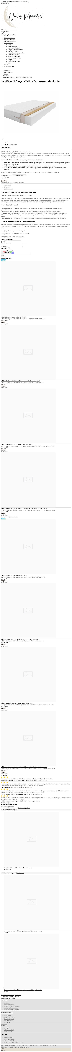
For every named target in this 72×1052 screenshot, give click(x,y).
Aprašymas (7, 185)
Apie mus (6, 1003)
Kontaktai (25, 1)
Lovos (9, 44)
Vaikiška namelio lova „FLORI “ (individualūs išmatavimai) (17, 444)
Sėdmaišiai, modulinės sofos (16, 53)
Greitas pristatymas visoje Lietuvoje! (11, 995)
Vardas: (3, 241)
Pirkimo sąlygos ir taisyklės (11, 1006)
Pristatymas (7, 187)
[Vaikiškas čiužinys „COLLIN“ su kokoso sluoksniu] (31, 866)
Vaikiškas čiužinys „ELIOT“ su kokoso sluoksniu (14, 317)
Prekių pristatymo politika (11, 1009)
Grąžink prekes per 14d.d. (8, 998)
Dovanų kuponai (9, 66)
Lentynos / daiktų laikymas (15, 49)
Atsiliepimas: (4, 246)
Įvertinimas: (4, 248)
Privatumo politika (9, 1004)
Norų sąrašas (8, 1031)
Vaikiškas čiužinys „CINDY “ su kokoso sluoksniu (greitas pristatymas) (20, 381)
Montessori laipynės (13, 54)
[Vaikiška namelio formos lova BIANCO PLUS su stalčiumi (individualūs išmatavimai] (28, 506)
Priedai (6, 65)
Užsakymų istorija (9, 1030)
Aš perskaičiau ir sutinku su (16, 808)
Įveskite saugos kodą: (7, 250)
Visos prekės (14, 517)
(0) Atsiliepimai (8, 189)
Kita (9, 63)
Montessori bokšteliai (10, 41)
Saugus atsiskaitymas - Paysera (10, 996)
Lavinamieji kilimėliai (13, 48)
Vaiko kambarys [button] (8, 43)
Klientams (3, 1025)
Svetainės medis (8, 1020)
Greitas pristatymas (9, 38)
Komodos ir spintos (13, 51)
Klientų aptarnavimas (6, 1012)
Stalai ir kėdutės (12, 46)
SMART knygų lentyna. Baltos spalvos (11, 787)
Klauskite (21, 182)
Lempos (10, 59)
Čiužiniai (3, 257)
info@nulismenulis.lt (17, 1)
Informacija (4, 1000)
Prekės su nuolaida (9, 1017)
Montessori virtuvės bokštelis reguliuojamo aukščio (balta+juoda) (19, 780)
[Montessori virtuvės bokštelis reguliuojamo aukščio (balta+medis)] (31, 929)
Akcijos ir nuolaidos (9, 39)
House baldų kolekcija (14, 56)
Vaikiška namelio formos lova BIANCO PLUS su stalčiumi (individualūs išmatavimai (24, 508)
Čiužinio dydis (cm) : (6, 175)
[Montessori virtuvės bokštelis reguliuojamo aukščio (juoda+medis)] (31, 988)
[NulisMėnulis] (23, 28)
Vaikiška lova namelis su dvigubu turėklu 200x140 (15, 801)
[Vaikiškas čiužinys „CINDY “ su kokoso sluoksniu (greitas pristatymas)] (28, 379)
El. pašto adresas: (6, 243)
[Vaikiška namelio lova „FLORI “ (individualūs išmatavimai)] (28, 443)
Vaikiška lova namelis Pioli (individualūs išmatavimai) (15, 794)
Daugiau (3, 322)
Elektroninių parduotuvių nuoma (10, 1047)
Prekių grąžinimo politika (11, 1008)
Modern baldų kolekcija (14, 58)
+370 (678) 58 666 (6, 1)
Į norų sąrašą (4, 142)
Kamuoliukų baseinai (14, 61)
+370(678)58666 (9, 1037)
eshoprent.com (24, 1047)
